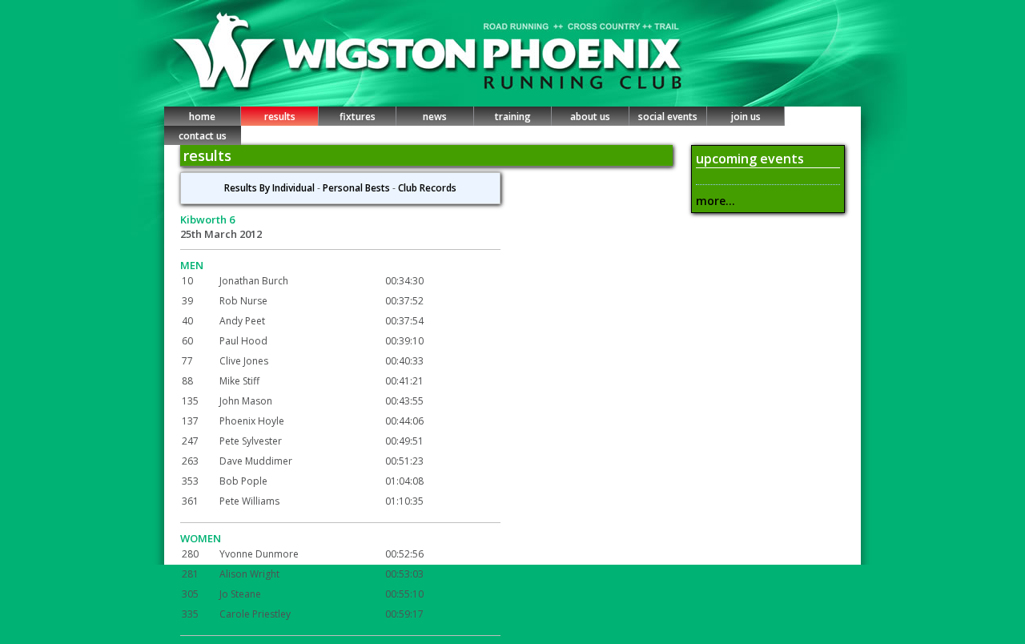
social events (667, 116)
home (202, 116)
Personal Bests (356, 188)
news (435, 116)
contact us (203, 136)
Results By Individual (269, 188)
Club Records (427, 188)
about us (590, 116)
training (513, 116)
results (279, 116)
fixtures (358, 116)
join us (746, 116)
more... (715, 200)
